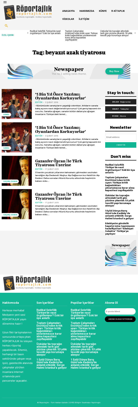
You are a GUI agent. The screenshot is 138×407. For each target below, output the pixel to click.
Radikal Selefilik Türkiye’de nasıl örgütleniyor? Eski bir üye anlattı (45, 32)
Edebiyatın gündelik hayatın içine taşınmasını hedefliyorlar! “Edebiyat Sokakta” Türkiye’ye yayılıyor (120, 229)
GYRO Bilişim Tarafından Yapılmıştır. (85, 402)
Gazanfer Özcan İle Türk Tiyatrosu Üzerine (58, 162)
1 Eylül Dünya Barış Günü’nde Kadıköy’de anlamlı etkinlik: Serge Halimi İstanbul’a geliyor (119, 214)
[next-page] (135, 33)
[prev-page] (28, 33)
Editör (38, 102)
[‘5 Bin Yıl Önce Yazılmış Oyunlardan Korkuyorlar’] (17, 104)
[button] (6, 26)
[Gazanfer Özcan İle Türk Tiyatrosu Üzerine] (17, 171)
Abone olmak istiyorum (120, 319)
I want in (120, 145)
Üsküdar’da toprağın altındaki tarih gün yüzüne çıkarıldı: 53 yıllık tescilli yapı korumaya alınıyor (116, 33)
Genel (6, 114)
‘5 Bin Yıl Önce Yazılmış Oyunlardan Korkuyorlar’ (60, 96)
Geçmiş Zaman (10, 181)
